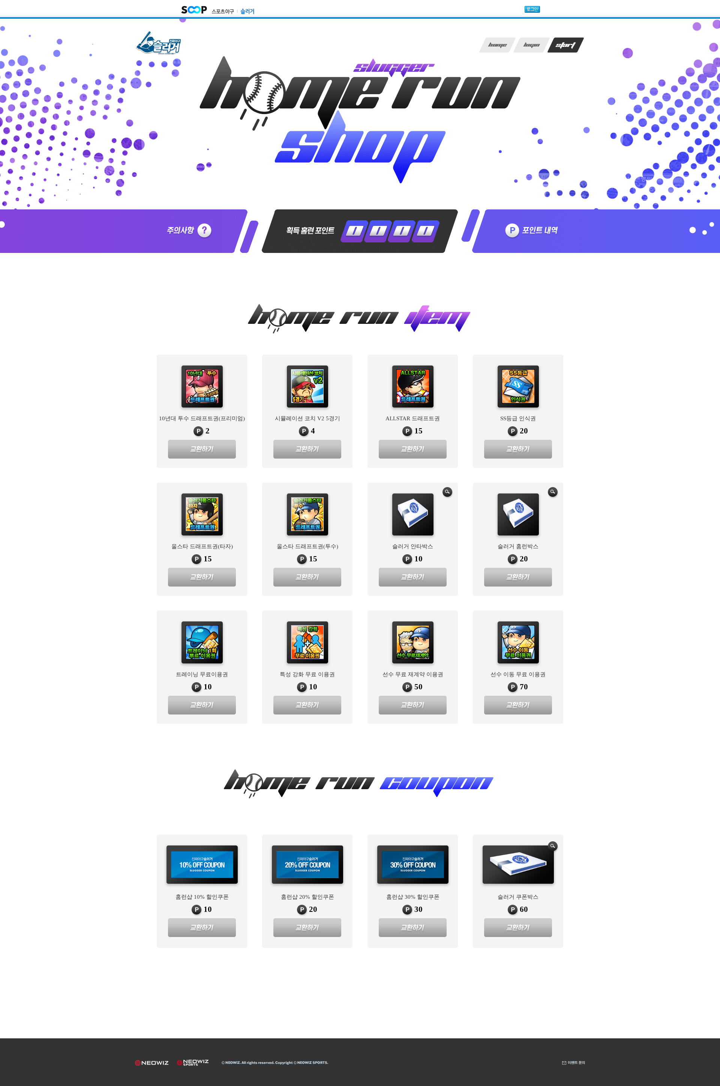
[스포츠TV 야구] (223, 11)
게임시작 (566, 45)
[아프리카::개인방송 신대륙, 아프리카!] (194, 9)
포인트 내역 (529, 231)
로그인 (531, 45)
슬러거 (158, 43)
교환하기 (202, 449)
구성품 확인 (447, 493)
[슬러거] (245, 11)
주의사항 (191, 231)
